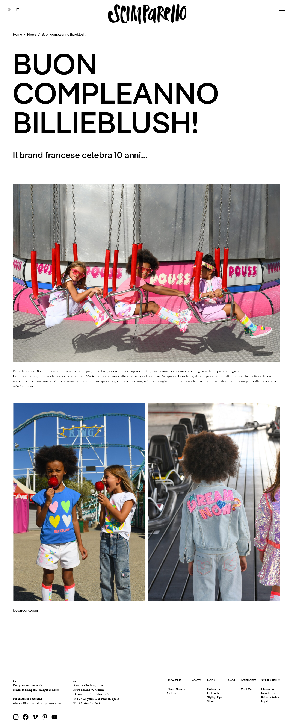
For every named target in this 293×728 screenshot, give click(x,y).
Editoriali (213, 693)
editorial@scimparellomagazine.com (37, 703)
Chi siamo (267, 689)
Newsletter (268, 693)
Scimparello (270, 680)
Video (211, 701)
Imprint (265, 701)
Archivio (172, 693)
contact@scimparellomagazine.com (36, 690)
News (31, 34)
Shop (232, 680)
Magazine (174, 680)
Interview (248, 680)
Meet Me (246, 689)
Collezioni (213, 689)
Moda (211, 680)
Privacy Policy (270, 697)
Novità (197, 680)
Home (17, 34)
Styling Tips (214, 697)
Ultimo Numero (176, 689)
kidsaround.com (25, 610)
